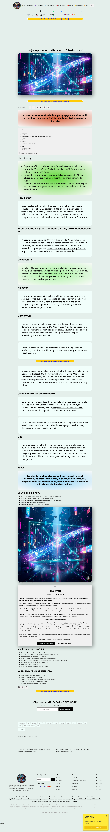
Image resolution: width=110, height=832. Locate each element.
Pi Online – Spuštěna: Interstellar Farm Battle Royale (34, 666)
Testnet (60, 801)
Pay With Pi (19, 799)
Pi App (40, 799)
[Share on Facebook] (19, 687)
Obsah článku (23, 130)
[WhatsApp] (48, 107)
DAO (44, 796)
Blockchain (19, 797)
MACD (80, 796)
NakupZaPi (34, 723)
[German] (72, 14)
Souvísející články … (26, 148)
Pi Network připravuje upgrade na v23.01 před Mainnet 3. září (37, 498)
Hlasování (24, 139)
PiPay (74, 723)
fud (57, 796)
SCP (85, 723)
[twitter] (33, 107)
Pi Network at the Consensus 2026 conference (33, 683)
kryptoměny (71, 797)
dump (55, 796)
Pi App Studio (45, 799)
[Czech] (67, 14)
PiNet (77, 799)
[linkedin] (37, 107)
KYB (75, 796)
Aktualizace (24, 134)
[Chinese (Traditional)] (65, 14)
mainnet (84, 797)
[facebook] (30, 107)
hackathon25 (66, 796)
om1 (40, 723)
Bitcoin (14, 796)
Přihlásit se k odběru (65, 709)
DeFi (50, 797)
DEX (52, 796)
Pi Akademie (21, 729)
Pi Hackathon (69, 799)
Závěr (23, 146)
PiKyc (74, 799)
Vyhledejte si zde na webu (44, 775)
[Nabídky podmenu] (42, 5)
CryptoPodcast (39, 797)
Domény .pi (24, 141)
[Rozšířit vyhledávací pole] (92, 5)
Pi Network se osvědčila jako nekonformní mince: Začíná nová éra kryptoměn (41, 500)
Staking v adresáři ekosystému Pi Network (32, 677)
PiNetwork (62, 723)
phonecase (25, 799)
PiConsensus (60, 799)
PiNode (68, 723)
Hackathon (61, 797)
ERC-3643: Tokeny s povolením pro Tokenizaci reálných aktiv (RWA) (38, 658)
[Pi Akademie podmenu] (32, 5)
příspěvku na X (41, 239)
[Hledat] (53, 779)
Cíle (23, 144)
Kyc (28, 723)
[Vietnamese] (74, 14)
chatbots (26, 797)
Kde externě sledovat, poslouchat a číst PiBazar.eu (34, 656)
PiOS (39, 801)
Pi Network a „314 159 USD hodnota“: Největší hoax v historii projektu (39, 655)
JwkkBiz (64, 812)
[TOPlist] (2, 823)
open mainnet (96, 796)
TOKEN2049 (64, 801)
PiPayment (80, 723)
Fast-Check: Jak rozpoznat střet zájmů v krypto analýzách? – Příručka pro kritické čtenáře (44, 660)
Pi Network (24, 150)
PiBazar (55, 723)
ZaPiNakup (74, 801)
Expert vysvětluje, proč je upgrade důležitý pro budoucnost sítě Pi (36, 136)
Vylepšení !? (24, 138)
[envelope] (40, 107)
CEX (23, 797)
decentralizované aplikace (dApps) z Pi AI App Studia (53, 250)
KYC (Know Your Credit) (38, 634)
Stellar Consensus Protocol (29, 725)
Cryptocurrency (31, 796)
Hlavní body (24, 133)
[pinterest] (44, 107)
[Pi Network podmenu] (54, 5)
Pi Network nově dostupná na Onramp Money (33, 502)
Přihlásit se (74, 789)
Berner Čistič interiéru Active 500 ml (30, 664)
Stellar (20, 725)
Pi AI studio (35, 799)
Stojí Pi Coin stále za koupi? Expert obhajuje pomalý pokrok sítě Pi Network (41, 497)
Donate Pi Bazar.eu (96, 827)
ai (11, 797)
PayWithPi (12, 799)
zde (69, 639)
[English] (69, 14)
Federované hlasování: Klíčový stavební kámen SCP (34, 662)
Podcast (53, 801)
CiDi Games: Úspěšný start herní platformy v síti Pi (34, 681)
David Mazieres (22, 723)
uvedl (62, 326)
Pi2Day (31, 799)
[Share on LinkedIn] (26, 687)
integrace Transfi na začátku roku (67, 407)
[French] (70, 14)
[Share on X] (22, 687)
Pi (43, 723)
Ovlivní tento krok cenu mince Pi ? (29, 143)
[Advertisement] (55, 31)
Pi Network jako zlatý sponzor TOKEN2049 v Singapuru (35, 504)
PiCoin (56, 799)
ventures (68, 801)
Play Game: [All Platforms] (55, 19)
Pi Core (64, 799)
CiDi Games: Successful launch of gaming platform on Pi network (38, 679)
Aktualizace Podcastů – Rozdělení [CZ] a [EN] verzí (34, 653)
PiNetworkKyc (96, 799)
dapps (47, 796)
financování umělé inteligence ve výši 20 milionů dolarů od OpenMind (54, 446)
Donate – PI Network (64, 643)
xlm (38, 725)
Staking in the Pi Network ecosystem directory (33, 675)
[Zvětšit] (90, 509)
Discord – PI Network (45, 643)
